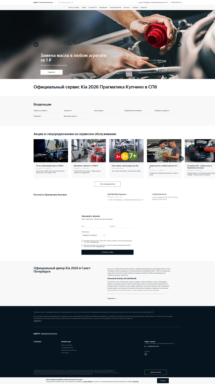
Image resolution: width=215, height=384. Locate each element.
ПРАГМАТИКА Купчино (117, 194)
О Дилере (37, 342)
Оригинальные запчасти (69, 350)
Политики (136, 381)
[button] (36, 44)
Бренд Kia (144, 7)
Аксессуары (65, 353)
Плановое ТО (93, 7)
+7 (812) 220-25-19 (175, 2)
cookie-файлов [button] (87, 381)
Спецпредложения (115, 7)
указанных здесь (95, 242)
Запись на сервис (73, 7)
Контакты (127, 7)
